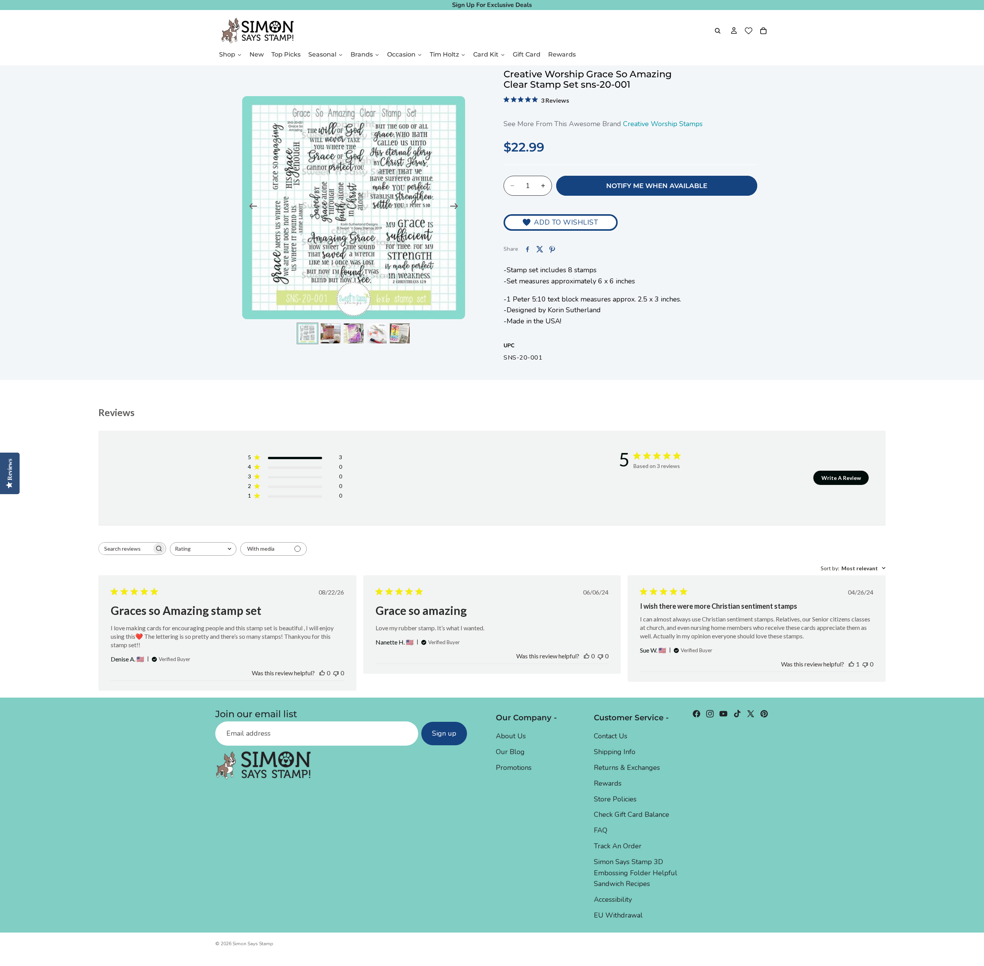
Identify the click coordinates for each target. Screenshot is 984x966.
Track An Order (618, 846)
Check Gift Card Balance (631, 814)
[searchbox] (125, 549)
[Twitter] (750, 713)
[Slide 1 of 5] (307, 333)
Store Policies (615, 799)
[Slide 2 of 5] (331, 333)
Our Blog (510, 751)
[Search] (717, 30)
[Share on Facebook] (527, 249)
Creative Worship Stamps (663, 123)
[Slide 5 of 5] (400, 333)
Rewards (608, 783)
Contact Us (610, 736)
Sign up (444, 733)
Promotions (514, 767)
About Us (511, 736)
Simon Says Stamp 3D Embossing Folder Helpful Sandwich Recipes (635, 873)
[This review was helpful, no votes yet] (322, 672)
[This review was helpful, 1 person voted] (851, 664)
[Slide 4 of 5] (377, 333)
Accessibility (613, 899)
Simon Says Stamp (253, 944)
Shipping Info (614, 751)
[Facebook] (696, 713)
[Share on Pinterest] (552, 249)
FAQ (600, 830)
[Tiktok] (737, 713)
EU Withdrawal (618, 915)
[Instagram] (710, 713)
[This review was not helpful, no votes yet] (336, 672)
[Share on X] (539, 249)
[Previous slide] (250, 207)
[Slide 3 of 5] (354, 333)
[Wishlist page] (748, 30)
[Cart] (763, 30)
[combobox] (203, 549)
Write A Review (841, 478)
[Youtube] (723, 713)
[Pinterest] (764, 713)
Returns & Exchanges (627, 767)
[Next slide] (456, 207)
